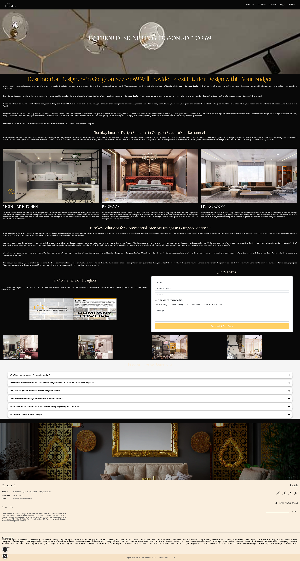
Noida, (136, 540)
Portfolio (272, 4)
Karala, (206, 543)
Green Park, (79, 540)
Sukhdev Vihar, (141, 543)
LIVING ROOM (213, 206)
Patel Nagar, (251, 540)
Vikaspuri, (7, 541)
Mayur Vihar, (229, 541)
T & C (173, 557)
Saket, (103, 540)
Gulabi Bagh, (265, 543)
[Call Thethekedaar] (5, 549)
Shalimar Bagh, (115, 543)
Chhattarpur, (98, 541)
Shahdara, (102, 543)
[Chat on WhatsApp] (5, 556)
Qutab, (47, 543)
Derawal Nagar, (251, 543)
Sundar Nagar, (156, 543)
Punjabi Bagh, (205, 540)
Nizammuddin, (272, 541)
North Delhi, (228, 543)
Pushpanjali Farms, (35, 543)
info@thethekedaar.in (22, 498)
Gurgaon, (111, 540)
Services (262, 4)
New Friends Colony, (267, 540)
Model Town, (218, 540)
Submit (295, 511)
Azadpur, (238, 543)
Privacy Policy (164, 557)
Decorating (163, 304)
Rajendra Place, (59, 543)
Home (144, 45)
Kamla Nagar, (278, 543)
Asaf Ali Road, (49, 541)
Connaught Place (34, 541)
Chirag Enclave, (113, 541)
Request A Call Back (222, 326)
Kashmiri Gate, (291, 543)
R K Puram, (47, 540)
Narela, (248, 541)
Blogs (282, 4)
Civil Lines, (126, 541)
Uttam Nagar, (18, 541)
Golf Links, (186, 541)
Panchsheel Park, (148, 540)
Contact (291, 4)
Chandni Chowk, (84, 541)
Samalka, (92, 543)
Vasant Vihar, (170, 543)
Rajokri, (70, 543)
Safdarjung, (36, 540)
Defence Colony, (124, 540)
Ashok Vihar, (80, 543)
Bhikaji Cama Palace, (66, 541)
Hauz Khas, (177, 540)
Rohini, (280, 540)
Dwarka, (229, 540)
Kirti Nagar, (238, 540)
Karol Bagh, (217, 541)
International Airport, (201, 541)
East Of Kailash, (158, 541)
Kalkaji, (56, 540)
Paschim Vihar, (18, 543)
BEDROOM (111, 206)
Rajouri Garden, (164, 540)
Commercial (196, 304)
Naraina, (240, 541)
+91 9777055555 (19, 495)
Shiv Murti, (128, 543)
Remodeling (179, 304)
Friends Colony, (173, 541)
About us (250, 4)
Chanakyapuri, (92, 540)
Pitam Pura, (216, 543)
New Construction (214, 304)
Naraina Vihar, (291, 540)
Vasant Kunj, (24, 540)
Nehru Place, (258, 541)
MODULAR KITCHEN (20, 206)
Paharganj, (284, 541)
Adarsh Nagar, (184, 543)
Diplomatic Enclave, (140, 541)
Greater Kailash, (190, 540)
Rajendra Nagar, (10, 540)
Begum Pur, (197, 543)
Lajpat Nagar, (67, 540)
